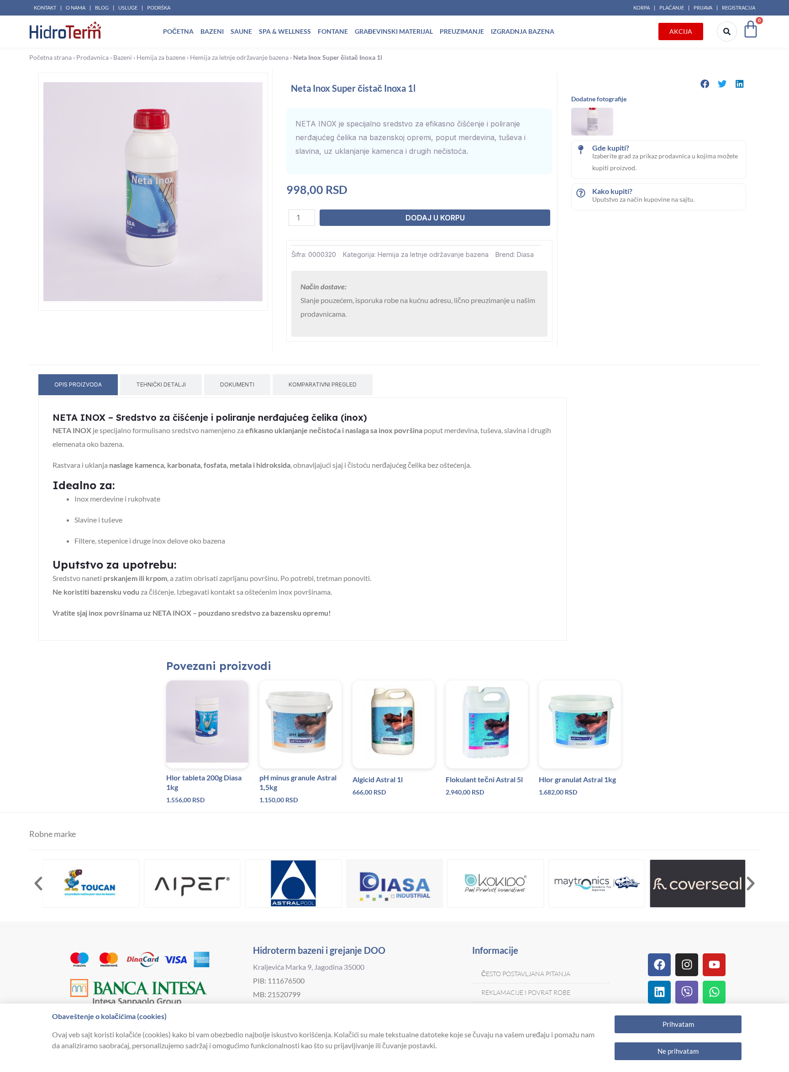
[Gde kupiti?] (580, 149)
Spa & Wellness (285, 31)
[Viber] (686, 992)
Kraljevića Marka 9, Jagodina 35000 (308, 966)
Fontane (333, 31)
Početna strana (50, 57)
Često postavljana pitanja (525, 974)
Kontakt (45, 7)
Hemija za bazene (161, 57)
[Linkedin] (659, 992)
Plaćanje (671, 7)
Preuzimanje (462, 31)
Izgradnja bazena (522, 31)
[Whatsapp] (714, 992)
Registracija (738, 7)
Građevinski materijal (394, 31)
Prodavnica (92, 57)
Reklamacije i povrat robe (525, 992)
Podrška (158, 7)
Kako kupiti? (612, 191)
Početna (178, 31)
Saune (241, 31)
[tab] (78, 384)
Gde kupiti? (610, 147)
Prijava (703, 7)
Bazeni (212, 31)
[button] (705, 83)
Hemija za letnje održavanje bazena (239, 57)
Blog (102, 7)
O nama (75, 7)
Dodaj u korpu (435, 217)
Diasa (525, 254)
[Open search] (727, 31)
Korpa (641, 7)
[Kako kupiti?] (580, 193)
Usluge (127, 7)
